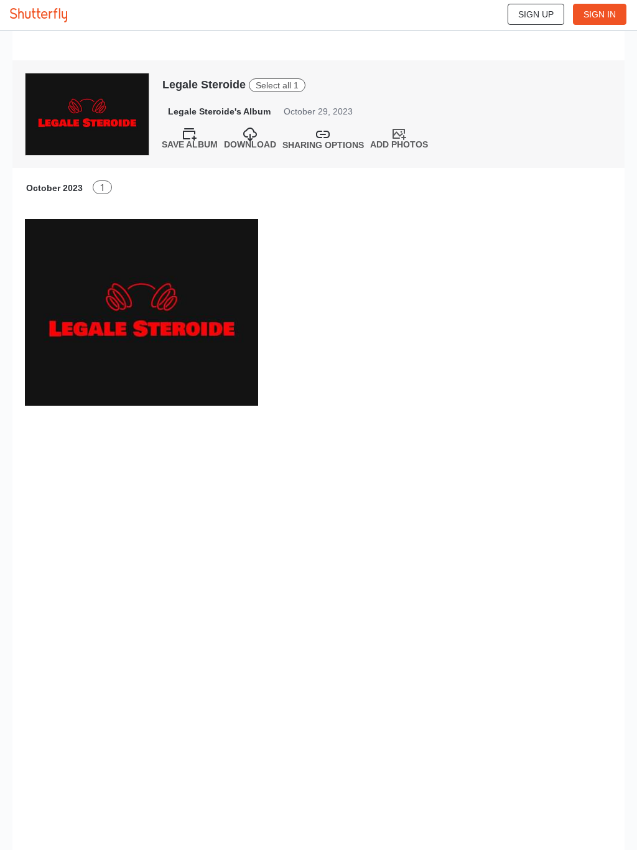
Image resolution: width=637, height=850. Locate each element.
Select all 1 (277, 85)
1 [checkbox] (102, 188)
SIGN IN (600, 14)
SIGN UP (536, 14)
